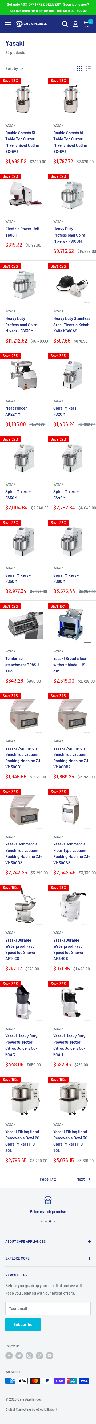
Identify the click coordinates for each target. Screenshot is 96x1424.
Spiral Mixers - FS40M (66, 494)
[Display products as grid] (79, 68)
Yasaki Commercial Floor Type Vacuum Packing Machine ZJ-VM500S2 (71, 853)
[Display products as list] (88, 68)
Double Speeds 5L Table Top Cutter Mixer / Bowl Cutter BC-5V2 (22, 142)
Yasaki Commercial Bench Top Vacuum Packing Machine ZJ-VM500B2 (23, 853)
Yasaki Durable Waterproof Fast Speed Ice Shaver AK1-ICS (20, 949)
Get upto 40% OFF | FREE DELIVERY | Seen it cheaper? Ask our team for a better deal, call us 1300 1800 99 (48, 7)
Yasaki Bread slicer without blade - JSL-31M (71, 664)
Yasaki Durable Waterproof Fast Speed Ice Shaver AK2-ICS (68, 949)
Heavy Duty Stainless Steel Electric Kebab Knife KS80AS (71, 324)
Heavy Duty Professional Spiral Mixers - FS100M (69, 234)
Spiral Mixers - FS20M (66, 411)
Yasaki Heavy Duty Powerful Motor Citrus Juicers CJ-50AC (21, 1045)
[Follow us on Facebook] (9, 1355)
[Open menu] (8, 24)
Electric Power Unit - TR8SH (23, 231)
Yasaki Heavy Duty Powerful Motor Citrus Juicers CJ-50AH (69, 1045)
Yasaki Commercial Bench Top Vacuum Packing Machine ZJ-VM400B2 (71, 757)
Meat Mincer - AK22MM (17, 411)
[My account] (75, 24)
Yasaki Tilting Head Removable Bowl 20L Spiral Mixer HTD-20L (23, 1141)
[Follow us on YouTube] (49, 1355)
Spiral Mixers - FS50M (18, 578)
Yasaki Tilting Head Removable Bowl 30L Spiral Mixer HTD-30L (71, 1141)
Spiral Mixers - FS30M (18, 494)
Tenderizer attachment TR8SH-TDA (23, 664)
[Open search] (65, 24)
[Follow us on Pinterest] (39, 1355)
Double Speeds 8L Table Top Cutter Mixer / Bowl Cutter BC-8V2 (70, 142)
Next (80, 1179)
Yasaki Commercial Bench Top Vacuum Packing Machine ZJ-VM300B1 (23, 757)
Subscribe (23, 1324)
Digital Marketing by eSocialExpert (31, 1409)
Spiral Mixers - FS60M (66, 578)
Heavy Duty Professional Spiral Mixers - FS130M (21, 324)
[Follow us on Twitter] (19, 1355)
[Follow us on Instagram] (29, 1355)
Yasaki (10, 125)
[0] (86, 24)
